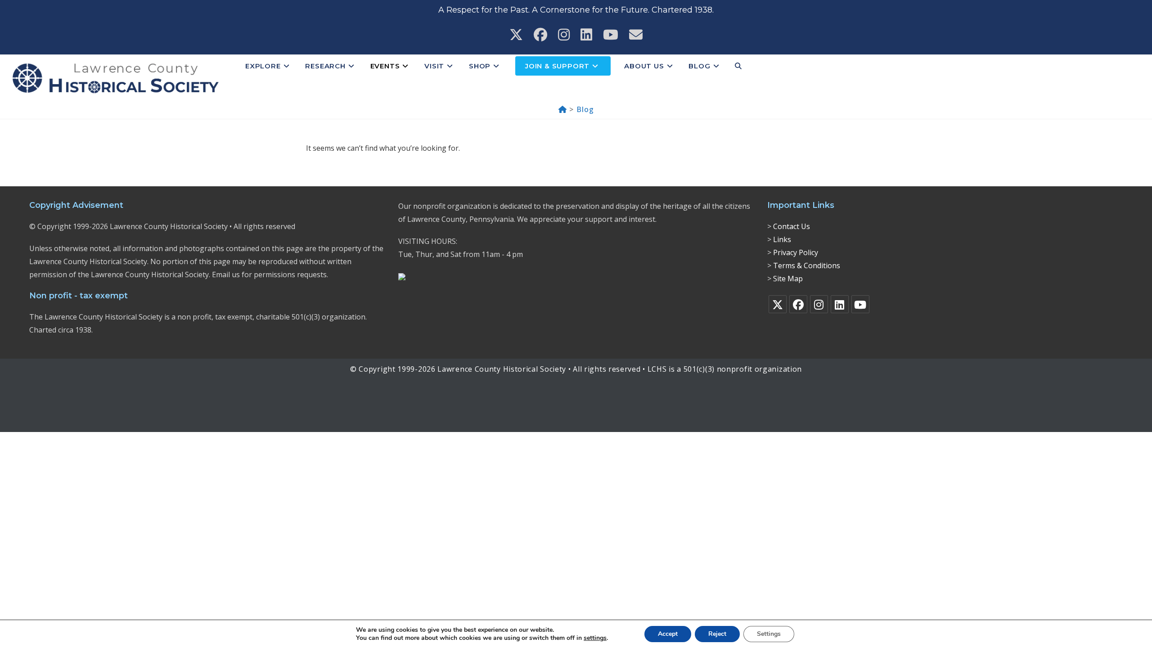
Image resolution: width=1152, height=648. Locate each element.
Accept (668, 634)
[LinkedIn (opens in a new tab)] (586, 34)
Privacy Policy (795, 252)
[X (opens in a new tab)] (516, 34)
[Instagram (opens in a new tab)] (564, 34)
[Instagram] (819, 304)
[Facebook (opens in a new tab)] (540, 34)
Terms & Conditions (806, 265)
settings (595, 638)
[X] (778, 304)
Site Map (788, 279)
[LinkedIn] (840, 304)
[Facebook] (798, 304)
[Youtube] (860, 304)
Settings (769, 634)
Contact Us (791, 226)
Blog (585, 109)
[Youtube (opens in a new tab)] (611, 34)
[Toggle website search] (738, 66)
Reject (717, 634)
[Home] (562, 109)
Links (782, 239)
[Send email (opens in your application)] (636, 34)
